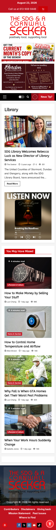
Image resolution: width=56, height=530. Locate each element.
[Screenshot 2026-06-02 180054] (28, 76)
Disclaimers (28, 509)
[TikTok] (39, 525)
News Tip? (46, 96)
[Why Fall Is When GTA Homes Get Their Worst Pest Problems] (28, 371)
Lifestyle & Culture (15, 285)
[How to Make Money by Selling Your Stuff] (28, 273)
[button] (4, 97)
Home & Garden (14, 334)
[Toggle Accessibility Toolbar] (50, 524)
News (10, 143)
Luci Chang (11, 302)
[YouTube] (34, 525)
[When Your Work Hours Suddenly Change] (28, 420)
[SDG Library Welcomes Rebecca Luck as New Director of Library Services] (28, 131)
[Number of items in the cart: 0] (43, 9)
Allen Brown (12, 351)
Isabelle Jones (13, 449)
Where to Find (27, 517)
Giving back (44, 509)
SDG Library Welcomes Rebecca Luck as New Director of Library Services (26, 156)
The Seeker (12, 164)
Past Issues (39, 513)
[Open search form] (28, 97)
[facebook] (19, 525)
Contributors (11, 509)
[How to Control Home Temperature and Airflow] (28, 322)
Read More (13, 183)
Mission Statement (19, 513)
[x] (24, 525)
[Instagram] (29, 525)
